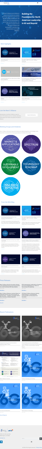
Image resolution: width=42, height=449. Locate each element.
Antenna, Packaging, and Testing (28, 378)
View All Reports (3, 415)
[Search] (40, 438)
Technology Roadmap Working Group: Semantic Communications (8, 217)
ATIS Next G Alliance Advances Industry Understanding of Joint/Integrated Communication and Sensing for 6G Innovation (30, 295)
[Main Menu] (37, 2)
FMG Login (3, 1)
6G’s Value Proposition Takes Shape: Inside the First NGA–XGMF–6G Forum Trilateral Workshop (31, 60)
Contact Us (2, 438)
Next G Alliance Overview (5, 378)
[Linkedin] (1, 442)
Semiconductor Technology (27, 410)
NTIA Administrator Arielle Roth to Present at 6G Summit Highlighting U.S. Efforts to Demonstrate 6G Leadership (31, 79)
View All (1, 302)
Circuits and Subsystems (5, 410)
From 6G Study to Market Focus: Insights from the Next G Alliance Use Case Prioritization (31, 240)
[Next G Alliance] (6, 3)
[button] (31, 442)
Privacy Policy (39, 447)
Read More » (2, 63)
